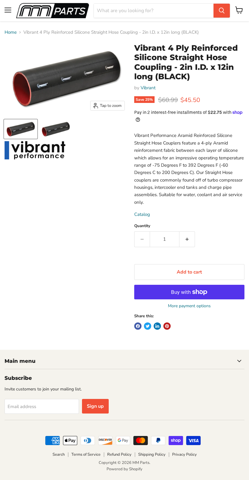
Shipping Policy (151, 454)
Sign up (95, 406)
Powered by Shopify (124, 469)
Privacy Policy (184, 454)
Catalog (142, 214)
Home (11, 32)
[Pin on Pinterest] (167, 326)
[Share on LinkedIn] (157, 326)
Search (59, 454)
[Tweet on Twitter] (147, 326)
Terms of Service (86, 454)
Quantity (142, 226)
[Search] (221, 11)
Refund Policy (119, 454)
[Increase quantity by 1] (187, 239)
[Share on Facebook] (138, 326)
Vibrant (148, 88)
